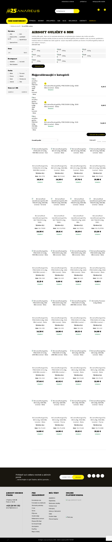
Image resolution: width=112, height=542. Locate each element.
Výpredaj (32, 21)
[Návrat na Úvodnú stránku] (8, 26)
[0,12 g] (34, 50)
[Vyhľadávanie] (76, 11)
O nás (33, 508)
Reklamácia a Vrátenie (68, 1)
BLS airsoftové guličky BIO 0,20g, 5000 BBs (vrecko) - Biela (78, 370)
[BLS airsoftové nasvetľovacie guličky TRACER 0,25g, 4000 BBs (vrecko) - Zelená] (78, 206)
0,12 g (38, 50)
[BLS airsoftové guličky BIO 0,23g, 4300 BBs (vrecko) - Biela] (97, 358)
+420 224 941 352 (13, 506)
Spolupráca (50, 21)
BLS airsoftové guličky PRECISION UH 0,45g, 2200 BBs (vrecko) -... (40, 370)
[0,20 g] (59, 50)
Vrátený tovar (53, 506)
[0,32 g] (34, 61)
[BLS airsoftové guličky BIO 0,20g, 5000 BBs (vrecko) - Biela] (78, 358)
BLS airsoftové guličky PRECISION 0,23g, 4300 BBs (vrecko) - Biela (59, 270)
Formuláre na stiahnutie (39, 503)
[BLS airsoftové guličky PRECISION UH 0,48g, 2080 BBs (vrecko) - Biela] (59, 358)
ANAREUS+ (92, 21)
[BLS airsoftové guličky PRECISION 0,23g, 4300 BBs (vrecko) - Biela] (59, 258)
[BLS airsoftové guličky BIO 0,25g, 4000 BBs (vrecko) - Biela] (40, 408)
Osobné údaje (53, 516)
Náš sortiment (17, 21)
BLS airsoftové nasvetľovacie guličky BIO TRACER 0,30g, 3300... (97, 219)
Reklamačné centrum (38, 518)
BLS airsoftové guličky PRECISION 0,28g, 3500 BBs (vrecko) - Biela (98, 270)
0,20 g (63, 50)
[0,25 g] (34, 56)
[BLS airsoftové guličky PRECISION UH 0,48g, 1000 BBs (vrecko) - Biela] (40, 258)
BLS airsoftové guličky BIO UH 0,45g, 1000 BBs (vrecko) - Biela (98, 168)
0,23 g (89, 50)
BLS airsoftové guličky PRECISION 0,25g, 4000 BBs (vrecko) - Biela (78, 270)
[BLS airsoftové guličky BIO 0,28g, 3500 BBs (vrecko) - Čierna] (97, 408)
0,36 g (63, 61)
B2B (59, 21)
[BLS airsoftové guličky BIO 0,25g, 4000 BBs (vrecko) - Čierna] (59, 408)
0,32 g (38, 61)
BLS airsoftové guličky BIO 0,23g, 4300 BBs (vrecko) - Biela (97, 370)
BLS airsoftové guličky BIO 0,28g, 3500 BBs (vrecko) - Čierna (97, 420)
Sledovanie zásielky (54, 503)
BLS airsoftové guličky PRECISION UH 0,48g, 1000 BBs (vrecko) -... (40, 270)
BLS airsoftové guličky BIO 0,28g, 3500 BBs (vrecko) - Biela (78, 420)
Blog (64, 21)
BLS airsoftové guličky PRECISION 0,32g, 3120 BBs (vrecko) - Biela (59, 320)
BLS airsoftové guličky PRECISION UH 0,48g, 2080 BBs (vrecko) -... (59, 370)
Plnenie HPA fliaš (36, 521)
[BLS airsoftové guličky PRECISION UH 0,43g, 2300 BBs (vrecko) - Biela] (97, 308)
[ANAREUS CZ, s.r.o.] (22, 11)
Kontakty (83, 21)
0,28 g (63, 56)
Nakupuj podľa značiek (99, 1)
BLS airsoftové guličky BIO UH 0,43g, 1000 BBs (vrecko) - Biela (78, 168)
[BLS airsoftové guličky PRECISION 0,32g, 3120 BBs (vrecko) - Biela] (59, 308)
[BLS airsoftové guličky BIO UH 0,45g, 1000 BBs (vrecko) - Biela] (97, 156)
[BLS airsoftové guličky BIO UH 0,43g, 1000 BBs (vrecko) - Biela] (78, 156)
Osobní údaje (35, 516)
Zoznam (104, 141)
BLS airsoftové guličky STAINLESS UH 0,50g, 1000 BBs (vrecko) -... (40, 168)
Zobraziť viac (36, 44)
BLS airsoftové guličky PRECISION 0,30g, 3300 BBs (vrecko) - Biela (40, 320)
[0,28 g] (59, 56)
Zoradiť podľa (36, 140)
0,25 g (38, 56)
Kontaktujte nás (36, 500)
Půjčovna (34, 513)
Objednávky (52, 500)
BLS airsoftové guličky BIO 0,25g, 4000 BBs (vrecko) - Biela (40, 420)
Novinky (41, 21)
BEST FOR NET (70, 540)
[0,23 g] (84, 50)
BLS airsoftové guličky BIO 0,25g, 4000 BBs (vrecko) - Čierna (59, 420)
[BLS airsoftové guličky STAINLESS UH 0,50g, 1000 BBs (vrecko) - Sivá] (40, 156)
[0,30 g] (84, 56)
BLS (43, 173)
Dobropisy (52, 508)
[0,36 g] (59, 61)
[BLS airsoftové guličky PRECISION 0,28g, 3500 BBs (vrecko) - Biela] (97, 258)
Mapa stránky (36, 531)
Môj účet (54, 493)
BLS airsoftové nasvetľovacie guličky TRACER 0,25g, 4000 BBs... (78, 219)
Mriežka (99, 141)
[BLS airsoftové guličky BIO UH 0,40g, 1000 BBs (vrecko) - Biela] (59, 156)
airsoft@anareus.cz (12, 508)
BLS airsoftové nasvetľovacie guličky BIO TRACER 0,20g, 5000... (40, 219)
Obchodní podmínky (37, 505)
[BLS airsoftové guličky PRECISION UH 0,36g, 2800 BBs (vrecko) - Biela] (78, 308)
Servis (33, 511)
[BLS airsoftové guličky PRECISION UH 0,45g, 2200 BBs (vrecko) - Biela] (40, 358)
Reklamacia (73, 21)
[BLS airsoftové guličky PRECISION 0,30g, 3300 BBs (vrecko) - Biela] (40, 308)
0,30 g (89, 56)
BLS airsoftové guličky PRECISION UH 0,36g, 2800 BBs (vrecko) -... (78, 320)
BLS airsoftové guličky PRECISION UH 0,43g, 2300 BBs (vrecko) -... (97, 320)
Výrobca (38, 173)
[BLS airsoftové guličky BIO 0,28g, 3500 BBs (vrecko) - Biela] (78, 408)
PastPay (34, 529)
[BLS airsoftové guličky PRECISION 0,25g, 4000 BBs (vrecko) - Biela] (78, 258)
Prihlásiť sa (83, 1)
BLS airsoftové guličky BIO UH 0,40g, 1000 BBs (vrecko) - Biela (59, 168)
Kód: (36, 176)
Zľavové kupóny (53, 519)
